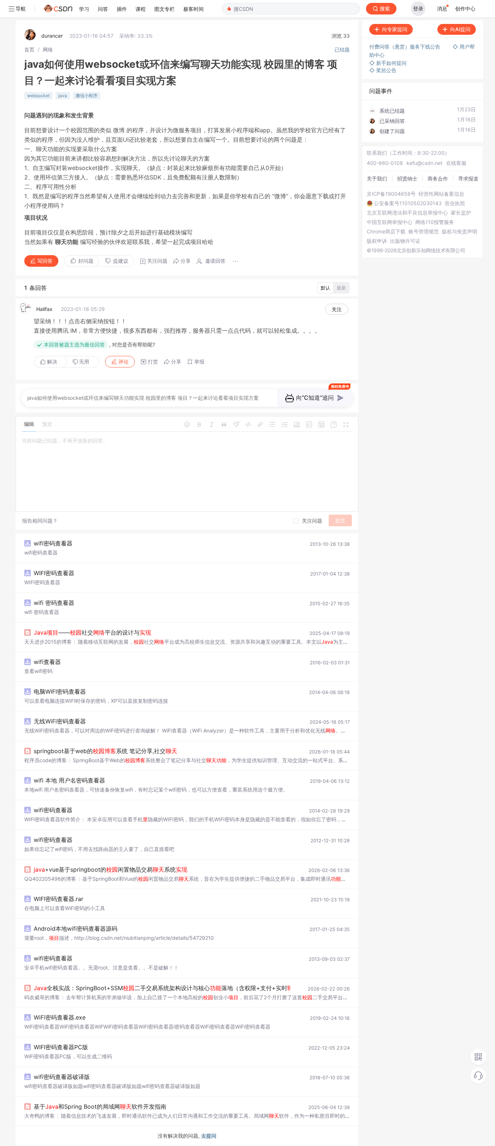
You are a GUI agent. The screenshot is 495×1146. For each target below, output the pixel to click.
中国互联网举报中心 (389, 222)
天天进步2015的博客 (48, 642)
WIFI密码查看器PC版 (61, 1047)
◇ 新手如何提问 (388, 63)
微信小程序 (86, 95)
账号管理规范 (423, 231)
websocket (38, 95)
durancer (52, 36)
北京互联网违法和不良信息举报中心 (407, 213)
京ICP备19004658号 (391, 194)
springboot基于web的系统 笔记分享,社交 (105, 751)
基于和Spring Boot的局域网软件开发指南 (100, 1106)
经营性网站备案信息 (441, 194)
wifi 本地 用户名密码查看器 (69, 780)
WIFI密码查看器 (54, 573)
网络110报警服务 (434, 222)
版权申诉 (377, 241)
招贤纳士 (407, 178)
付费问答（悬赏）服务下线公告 (405, 46)
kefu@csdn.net (424, 163)
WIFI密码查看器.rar (58, 898)
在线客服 (456, 163)
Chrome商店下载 (386, 231)
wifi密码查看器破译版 (62, 1076)
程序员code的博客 (45, 760)
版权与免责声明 (459, 231)
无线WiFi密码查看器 (60, 721)
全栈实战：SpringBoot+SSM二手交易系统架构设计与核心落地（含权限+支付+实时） (169, 988)
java (62, 95)
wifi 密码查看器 (54, 602)
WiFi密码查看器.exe (60, 1017)
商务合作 (438, 178)
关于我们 (377, 178)
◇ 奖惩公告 (382, 70)
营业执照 (455, 203)
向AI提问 (460, 29)
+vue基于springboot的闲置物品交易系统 (110, 869)
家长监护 (461, 213)
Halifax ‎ (45, 309)
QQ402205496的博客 (50, 879)
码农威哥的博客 (42, 997)
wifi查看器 (47, 661)
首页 (29, 49)
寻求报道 (468, 178)
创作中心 (465, 8)
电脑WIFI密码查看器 (60, 691)
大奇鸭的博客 (39, 1116)
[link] (29, 49)
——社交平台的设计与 (92, 632)
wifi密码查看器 (53, 543)
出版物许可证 (405, 241)
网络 (48, 49)
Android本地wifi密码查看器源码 (75, 928)
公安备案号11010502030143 (408, 203)
